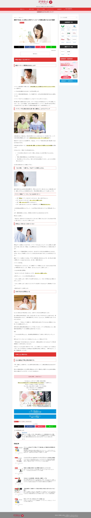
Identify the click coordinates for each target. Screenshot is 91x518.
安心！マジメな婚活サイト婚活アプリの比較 (35, 416)
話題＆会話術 (29, 421)
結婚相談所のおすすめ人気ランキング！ (45, 11)
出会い (25, 421)
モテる (21, 421)
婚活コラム (16, 421)
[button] (76, 17)
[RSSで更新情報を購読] (24, 439)
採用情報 (60, 515)
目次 (34, 53)
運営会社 (56, 515)
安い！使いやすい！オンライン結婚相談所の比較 (35, 411)
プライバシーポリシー (74, 515)
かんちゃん (24, 432)
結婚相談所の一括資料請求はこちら (68, 81)
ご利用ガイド (68, 515)
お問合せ (63, 515)
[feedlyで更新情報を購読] (22, 439)
